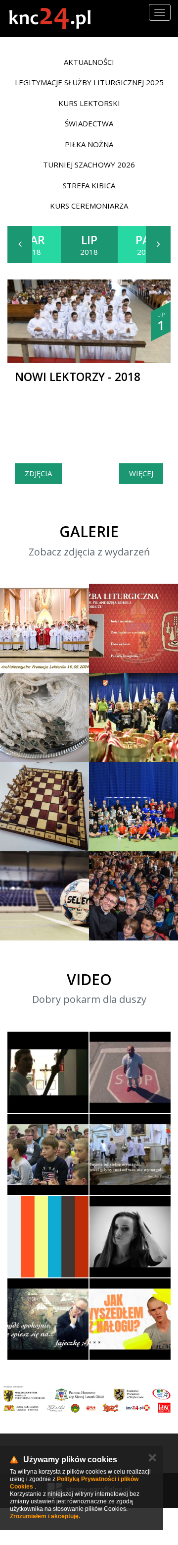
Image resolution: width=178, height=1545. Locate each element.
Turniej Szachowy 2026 (89, 164)
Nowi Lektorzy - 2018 (77, 377)
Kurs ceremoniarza (89, 206)
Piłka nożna (89, 144)
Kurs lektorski (89, 103)
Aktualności (89, 62)
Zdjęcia (38, 473)
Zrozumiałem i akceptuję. (45, 1516)
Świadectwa (89, 123)
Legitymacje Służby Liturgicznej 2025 (89, 82)
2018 (32, 244)
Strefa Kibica (89, 185)
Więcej (141, 473)
